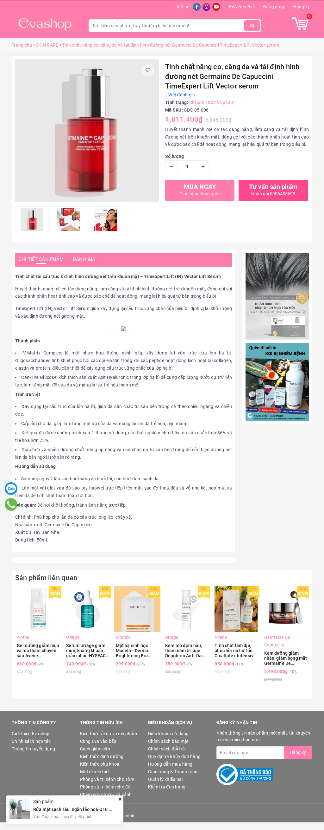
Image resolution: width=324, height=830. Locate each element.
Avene (23, 637)
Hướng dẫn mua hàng (170, 764)
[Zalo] (11, 488)
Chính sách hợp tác (31, 741)
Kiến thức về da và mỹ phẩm (108, 733)
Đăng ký (301, 6)
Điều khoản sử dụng (168, 733)
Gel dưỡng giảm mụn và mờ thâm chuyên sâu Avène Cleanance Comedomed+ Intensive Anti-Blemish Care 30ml (38, 650)
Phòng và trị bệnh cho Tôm (107, 779)
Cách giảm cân (95, 748)
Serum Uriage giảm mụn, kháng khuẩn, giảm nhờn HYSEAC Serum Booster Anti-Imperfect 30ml (87, 650)
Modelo (123, 637)
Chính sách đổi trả (166, 748)
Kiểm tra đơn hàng (166, 786)
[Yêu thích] (147, 70)
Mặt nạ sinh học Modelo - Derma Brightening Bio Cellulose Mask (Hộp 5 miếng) (137, 650)
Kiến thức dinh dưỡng (102, 756)
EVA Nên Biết (242, 6)
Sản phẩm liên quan (46, 578)
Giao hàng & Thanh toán (173, 771)
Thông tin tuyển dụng (33, 748)
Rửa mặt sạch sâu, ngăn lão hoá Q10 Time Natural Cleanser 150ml (101, 809)
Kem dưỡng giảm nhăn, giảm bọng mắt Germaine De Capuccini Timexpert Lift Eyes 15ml (285, 658)
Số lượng (174, 156)
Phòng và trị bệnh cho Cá (105, 786)
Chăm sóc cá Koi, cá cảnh (106, 794)
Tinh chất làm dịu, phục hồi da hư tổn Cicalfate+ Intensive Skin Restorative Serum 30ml (235, 650)
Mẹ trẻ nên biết (95, 771)
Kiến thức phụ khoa (100, 764)
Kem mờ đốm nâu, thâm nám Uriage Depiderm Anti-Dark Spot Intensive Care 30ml (185, 650)
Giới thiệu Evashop (31, 733)
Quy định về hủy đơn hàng (174, 756)
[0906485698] (11, 504)
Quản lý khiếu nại (165, 779)
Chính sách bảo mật (168, 741)
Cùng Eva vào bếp (98, 741)
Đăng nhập (274, 6)
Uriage (72, 637)
